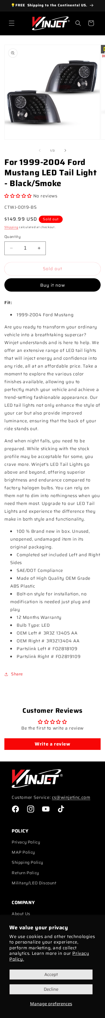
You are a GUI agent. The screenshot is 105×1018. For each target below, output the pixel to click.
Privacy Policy (26, 842)
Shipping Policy (27, 862)
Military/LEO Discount (34, 883)
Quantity (12, 237)
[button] (11, 23)
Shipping (11, 227)
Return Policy (25, 873)
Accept (51, 974)
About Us (21, 913)
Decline (51, 989)
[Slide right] (65, 150)
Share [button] (17, 674)
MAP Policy (23, 852)
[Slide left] (39, 150)
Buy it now (52, 285)
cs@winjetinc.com (71, 797)
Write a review (52, 744)
